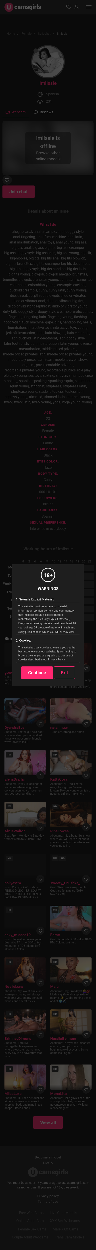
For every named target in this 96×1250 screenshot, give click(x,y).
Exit (64, 673)
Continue (37, 673)
